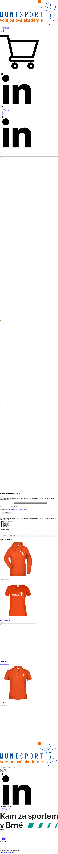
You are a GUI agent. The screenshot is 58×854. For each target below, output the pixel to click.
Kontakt (3, 31)
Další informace (8, 512)
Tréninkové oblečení (14, 509)
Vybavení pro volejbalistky (7, 811)
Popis (3, 512)
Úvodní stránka (5, 831)
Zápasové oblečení (5, 809)
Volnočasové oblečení (23, 509)
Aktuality (4, 30)
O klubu (3, 26)
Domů (1, 155)
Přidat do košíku (14, 506)
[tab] (3, 513)
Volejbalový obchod (5, 28)
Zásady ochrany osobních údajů (8, 852)
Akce (3, 29)
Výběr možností (6, 581)
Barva (7, 501)
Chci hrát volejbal (5, 27)
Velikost (6, 503)
